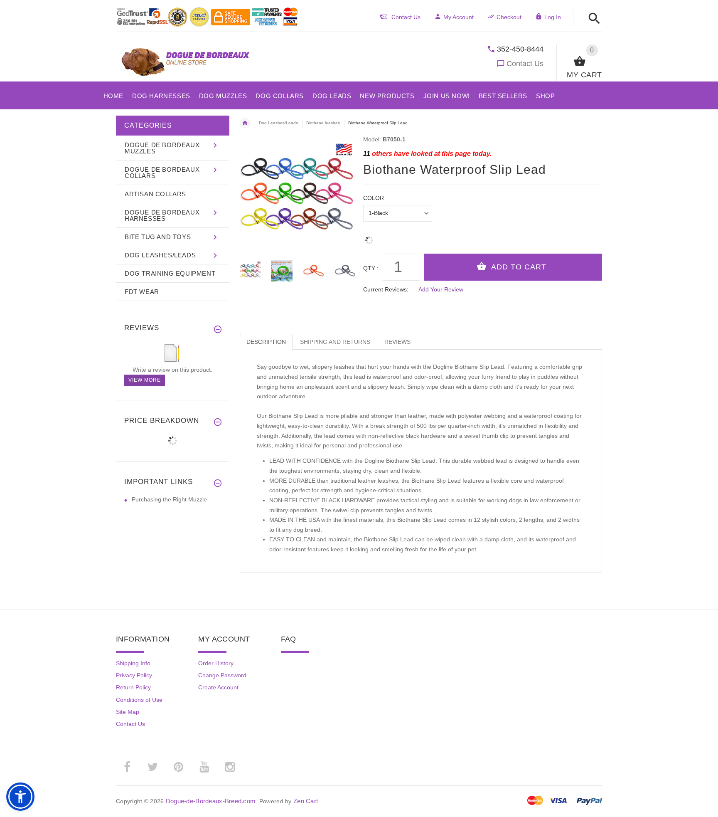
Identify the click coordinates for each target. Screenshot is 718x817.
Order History (216, 663)
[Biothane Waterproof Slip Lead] (282, 270)
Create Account (218, 687)
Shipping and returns (335, 341)
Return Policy (133, 687)
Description (266, 341)
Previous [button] (246, 270)
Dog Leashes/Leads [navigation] (278, 123)
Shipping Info (133, 663)
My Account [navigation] (458, 17)
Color (373, 198)
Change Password (222, 675)
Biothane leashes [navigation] (323, 123)
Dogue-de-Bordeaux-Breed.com (211, 801)
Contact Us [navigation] (405, 17)
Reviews (397, 341)
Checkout (509, 17)
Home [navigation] (245, 123)
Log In (552, 17)
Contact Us (525, 63)
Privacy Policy (134, 675)
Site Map (127, 711)
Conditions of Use (139, 699)
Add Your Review (440, 289)
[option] (282, 270)
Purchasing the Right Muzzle (169, 499)
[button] (592, 19)
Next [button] (348, 270)
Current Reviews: (385, 289)
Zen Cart (305, 801)
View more (144, 380)
